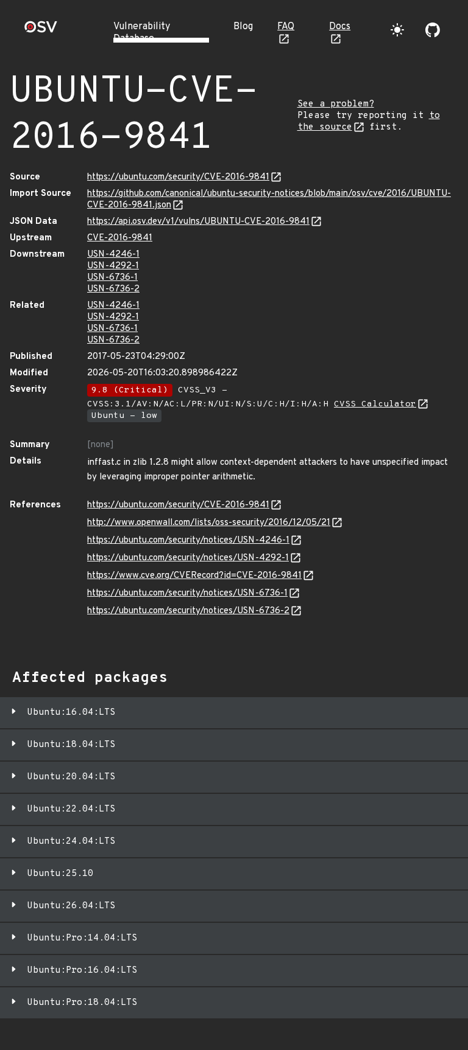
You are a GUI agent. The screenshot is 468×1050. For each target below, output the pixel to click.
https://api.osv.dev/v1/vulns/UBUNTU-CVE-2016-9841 (198, 222)
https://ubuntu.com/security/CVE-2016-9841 (178, 177)
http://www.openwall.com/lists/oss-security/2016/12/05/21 (208, 523)
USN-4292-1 (113, 266)
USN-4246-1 (113, 254)
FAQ (285, 27)
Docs (339, 27)
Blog (243, 27)
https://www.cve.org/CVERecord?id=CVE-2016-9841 (194, 576)
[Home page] (40, 31)
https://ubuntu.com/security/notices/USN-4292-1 (188, 558)
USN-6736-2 (113, 289)
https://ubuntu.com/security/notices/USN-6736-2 (188, 611)
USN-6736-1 (112, 277)
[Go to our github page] (432, 30)
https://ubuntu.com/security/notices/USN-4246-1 (188, 540)
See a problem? (335, 104)
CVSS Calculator (375, 404)
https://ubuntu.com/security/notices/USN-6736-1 (187, 593)
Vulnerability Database (141, 33)
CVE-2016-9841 (119, 238)
